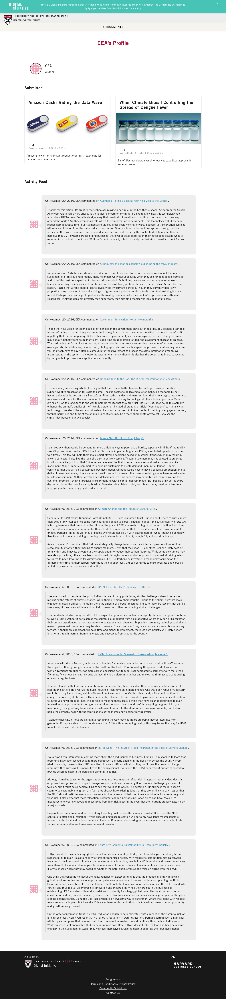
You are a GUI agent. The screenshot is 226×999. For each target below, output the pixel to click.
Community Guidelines (113, 988)
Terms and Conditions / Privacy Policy (113, 983)
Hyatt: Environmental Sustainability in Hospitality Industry (133, 844)
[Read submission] (67, 129)
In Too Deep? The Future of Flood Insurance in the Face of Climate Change (143, 747)
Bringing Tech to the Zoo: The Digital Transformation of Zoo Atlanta (140, 378)
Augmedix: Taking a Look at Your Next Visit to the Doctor (134, 200)
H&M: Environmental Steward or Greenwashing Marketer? (133, 654)
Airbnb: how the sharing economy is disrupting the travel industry (139, 263)
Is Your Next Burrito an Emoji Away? (122, 438)
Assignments (113, 27)
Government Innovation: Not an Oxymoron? (126, 319)
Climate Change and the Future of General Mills (127, 508)
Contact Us (113, 992)
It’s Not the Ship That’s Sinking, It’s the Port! (125, 587)
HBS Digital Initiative (56, 4)
